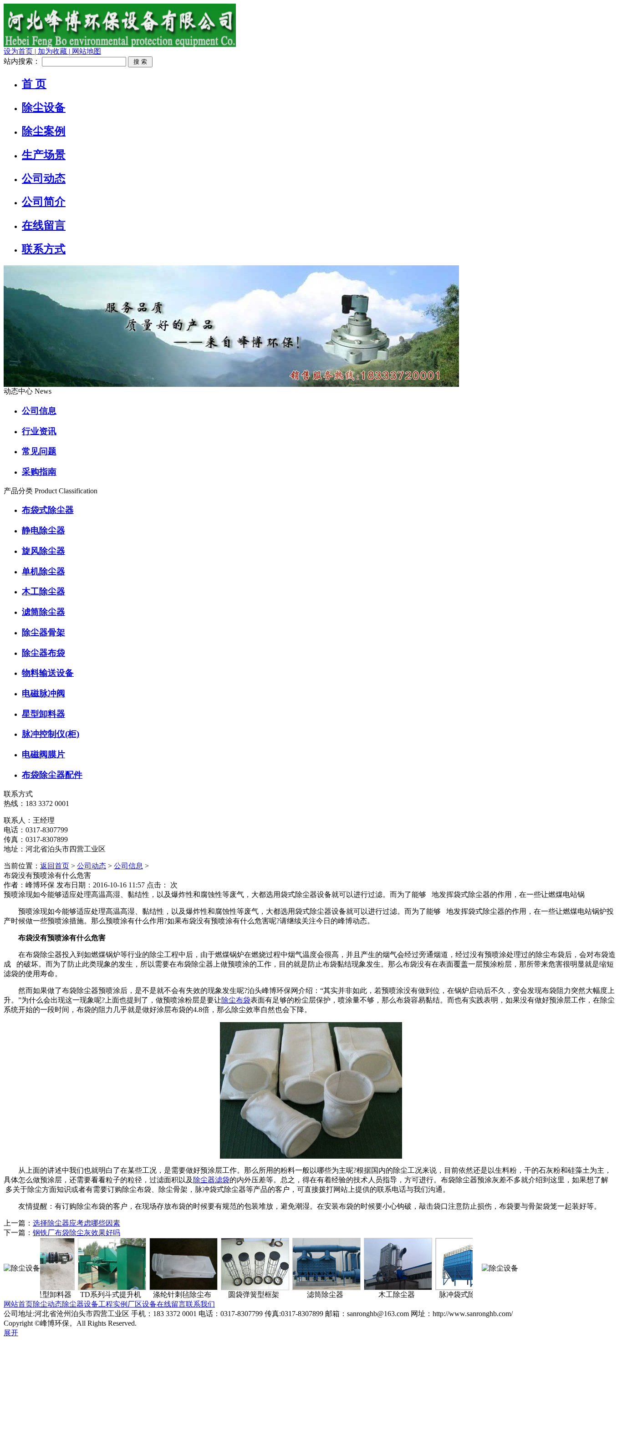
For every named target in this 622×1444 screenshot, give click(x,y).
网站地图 (85, 51)
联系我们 (200, 1304)
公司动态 (91, 866)
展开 (11, 1333)
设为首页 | (20, 51)
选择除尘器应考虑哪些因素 (76, 1223)
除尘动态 (47, 1304)
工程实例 (112, 1304)
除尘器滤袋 (211, 1180)
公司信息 (128, 866)
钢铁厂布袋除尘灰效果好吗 (76, 1232)
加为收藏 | (53, 51)
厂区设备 (142, 1304)
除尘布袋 (235, 1000)
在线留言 (171, 1304)
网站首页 (18, 1304)
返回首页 (54, 866)
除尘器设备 (80, 1304)
